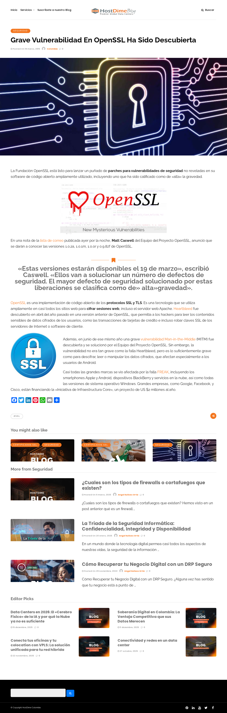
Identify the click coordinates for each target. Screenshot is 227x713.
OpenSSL (18, 303)
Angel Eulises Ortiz (128, 494)
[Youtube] (199, 708)
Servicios (26, 10)
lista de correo (51, 241)
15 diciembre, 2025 (22, 627)
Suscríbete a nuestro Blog (54, 10)
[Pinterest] (186, 708)
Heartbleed (183, 309)
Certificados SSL (25, 445)
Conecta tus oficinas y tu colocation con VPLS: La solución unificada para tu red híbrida (40, 645)
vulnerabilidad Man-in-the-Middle (168, 339)
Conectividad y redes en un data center (147, 643)
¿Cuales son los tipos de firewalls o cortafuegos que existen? (143, 485)
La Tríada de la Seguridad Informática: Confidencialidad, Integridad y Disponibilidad (136, 526)
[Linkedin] (193, 708)
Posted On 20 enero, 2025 (98, 535)
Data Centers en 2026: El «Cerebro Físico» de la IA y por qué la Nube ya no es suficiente (41, 617)
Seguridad (20, 31)
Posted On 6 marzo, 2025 (97, 494)
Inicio (14, 10)
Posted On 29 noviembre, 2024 (100, 571)
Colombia (52, 48)
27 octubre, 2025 (128, 651)
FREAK (163, 372)
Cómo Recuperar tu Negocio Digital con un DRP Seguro (147, 564)
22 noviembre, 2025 (23, 655)
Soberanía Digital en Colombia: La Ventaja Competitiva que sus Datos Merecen (149, 617)
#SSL (17, 416)
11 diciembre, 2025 (129, 627)
